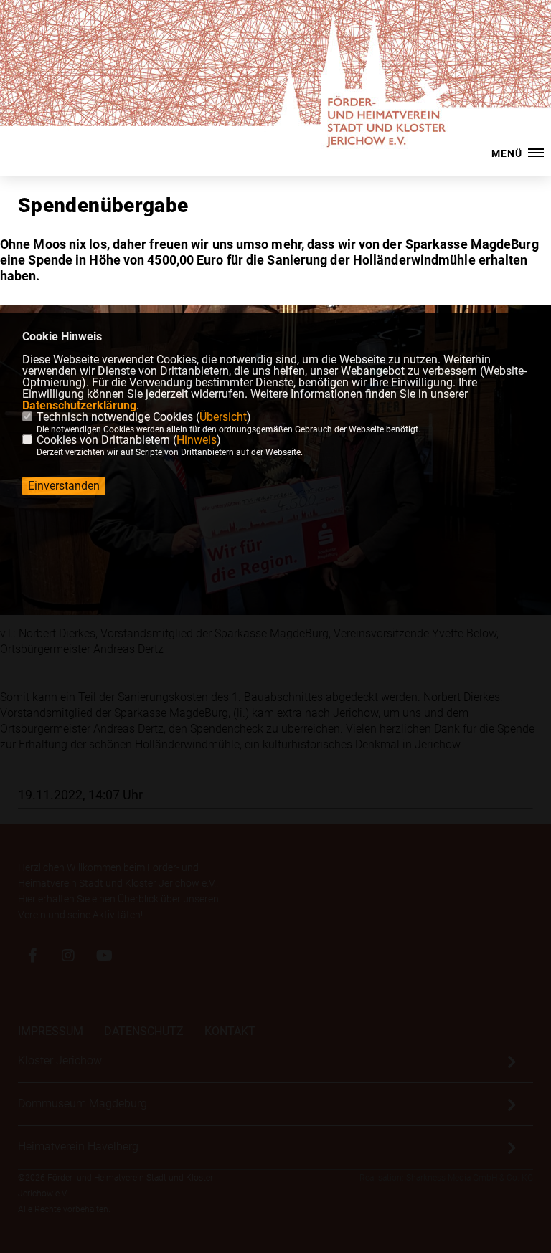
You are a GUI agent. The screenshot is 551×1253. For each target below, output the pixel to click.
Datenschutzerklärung (79, 405)
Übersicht (223, 417)
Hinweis (196, 440)
